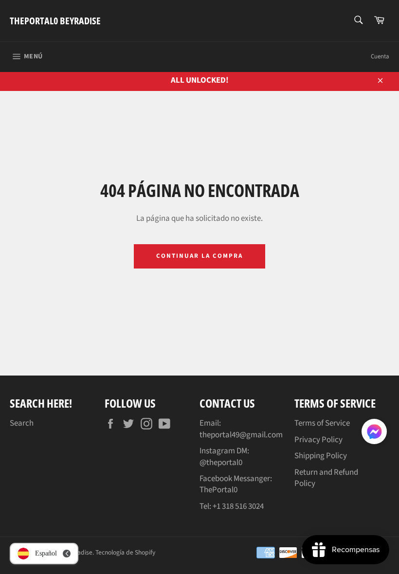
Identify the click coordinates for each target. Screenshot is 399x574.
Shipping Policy (320, 456)
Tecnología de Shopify (125, 552)
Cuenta (380, 56)
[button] (374, 433)
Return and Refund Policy (326, 477)
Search (22, 423)
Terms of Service (322, 423)
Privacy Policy (318, 440)
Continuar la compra (199, 255)
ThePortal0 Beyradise (55, 20)
